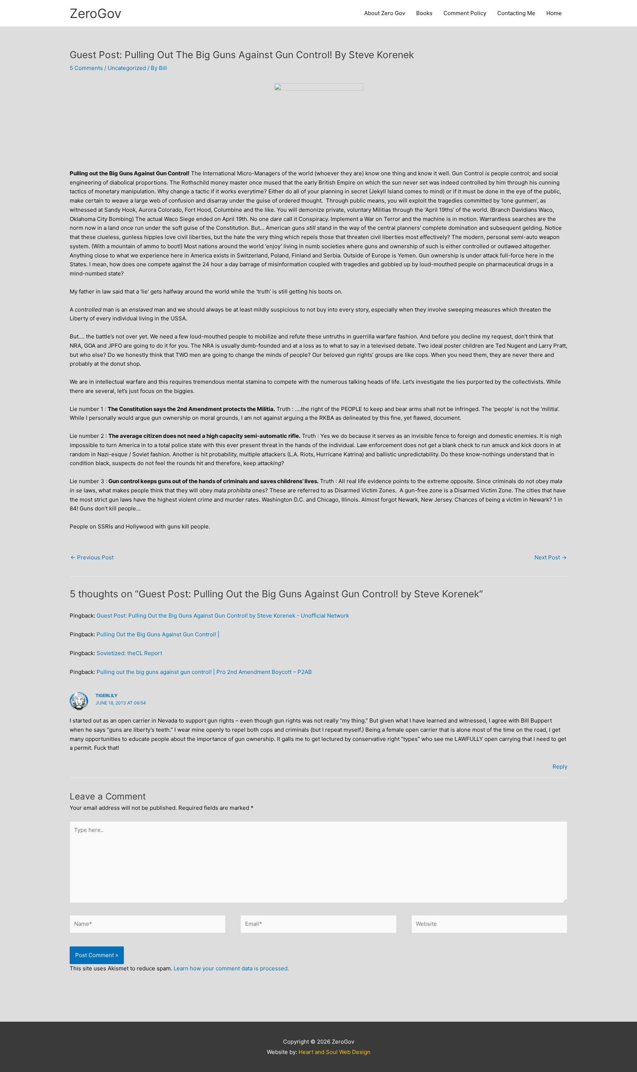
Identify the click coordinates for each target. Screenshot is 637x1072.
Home (554, 13)
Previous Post (92, 557)
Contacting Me (516, 13)
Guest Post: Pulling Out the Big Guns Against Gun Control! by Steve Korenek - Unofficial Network (223, 615)
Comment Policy (464, 13)
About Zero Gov (384, 13)
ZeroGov (95, 13)
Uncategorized (127, 67)
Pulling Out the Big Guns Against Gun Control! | (158, 634)
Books (424, 13)
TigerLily (106, 695)
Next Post (551, 557)
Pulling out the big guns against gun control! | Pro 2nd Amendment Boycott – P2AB (204, 671)
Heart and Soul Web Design (334, 1051)
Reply (560, 766)
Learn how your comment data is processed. (231, 968)
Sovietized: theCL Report (129, 653)
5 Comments (86, 67)
